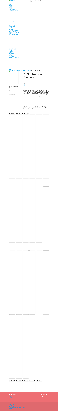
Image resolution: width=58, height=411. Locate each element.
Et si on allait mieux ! (12, 45)
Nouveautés (10, 5)
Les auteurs (10, 61)
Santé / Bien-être (11, 42)
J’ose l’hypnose (11, 44)
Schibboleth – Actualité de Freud (14, 36)
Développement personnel (13, 47)
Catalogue (10, 7)
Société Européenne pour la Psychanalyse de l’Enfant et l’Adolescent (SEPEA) (20, 38)
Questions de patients (12, 43)
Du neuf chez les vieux (12, 48)
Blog (9, 67)
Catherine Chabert (31, 80)
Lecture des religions (12, 53)
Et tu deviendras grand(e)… (13, 9)
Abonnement (11, 55)
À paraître (10, 6)
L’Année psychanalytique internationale (14, 35)
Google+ (25, 87)
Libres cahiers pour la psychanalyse (14, 57)
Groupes (10, 37)
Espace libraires (11, 404)
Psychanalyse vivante (12, 22)
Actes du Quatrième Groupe (13, 21)
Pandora (10, 33)
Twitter (24, 84)
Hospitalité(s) (11, 11)
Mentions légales (11, 406)
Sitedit (48, 402)
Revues (10, 54)
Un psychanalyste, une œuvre (13, 34)
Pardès (10, 58)
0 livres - (11, 69)
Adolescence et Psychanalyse (13, 30)
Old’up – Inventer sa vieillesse (13, 49)
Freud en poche (11, 28)
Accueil (10, 4)
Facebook (24, 85)
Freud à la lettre (11, 29)
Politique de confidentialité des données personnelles (17, 407)
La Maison (10, 60)
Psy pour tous (11, 23)
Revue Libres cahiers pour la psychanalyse (24, 70)
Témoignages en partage (12, 26)
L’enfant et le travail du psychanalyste (14, 32)
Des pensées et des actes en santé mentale (15, 46)
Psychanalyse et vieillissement (13, 20)
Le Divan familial (11, 56)
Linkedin (24, 86)
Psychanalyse (11, 19)
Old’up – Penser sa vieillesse (13, 25)
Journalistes (11, 405)
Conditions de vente (12, 408)
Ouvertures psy (11, 13)
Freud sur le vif (11, 27)
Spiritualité (10, 50)
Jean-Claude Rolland (39, 80)
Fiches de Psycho (11, 12)
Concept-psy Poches (12, 14)
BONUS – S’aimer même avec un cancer (15, 59)
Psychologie (10, 8)
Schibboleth (10, 52)
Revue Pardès (11, 51)
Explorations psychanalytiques (13, 31)
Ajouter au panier (12, 94)
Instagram (10, 397)
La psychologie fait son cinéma (13, 10)
